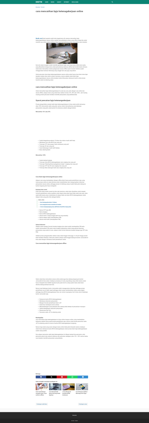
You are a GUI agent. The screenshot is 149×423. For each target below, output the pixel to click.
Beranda (74, 415)
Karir (46, 2)
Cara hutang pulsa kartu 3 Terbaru (48, 202)
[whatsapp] (72, 377)
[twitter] (51, 377)
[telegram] (83, 377)
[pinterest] (62, 377)
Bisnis (52, 2)
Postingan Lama (83, 404)
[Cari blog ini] (112, 2)
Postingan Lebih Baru (42, 404)
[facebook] (41, 377)
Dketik (39, 2)
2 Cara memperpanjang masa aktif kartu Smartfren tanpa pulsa (55, 206)
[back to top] (145, 419)
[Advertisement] (62, 26)
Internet (66, 2)
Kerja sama (75, 2)
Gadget (59, 2)
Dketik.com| (39, 38)
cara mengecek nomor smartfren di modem (50, 204)
